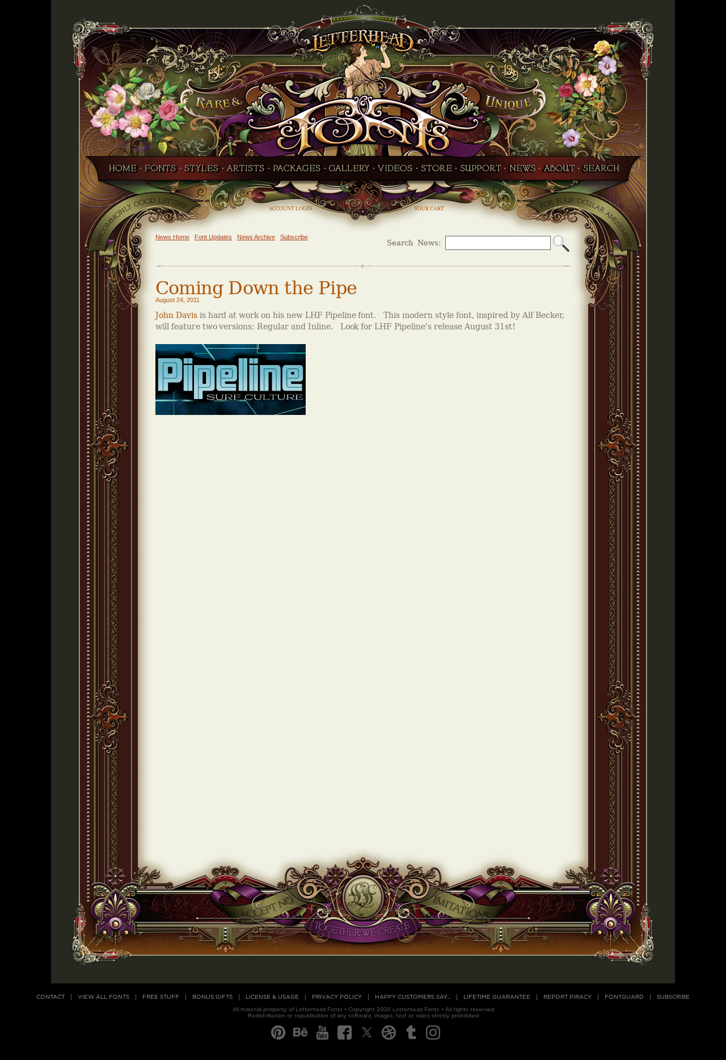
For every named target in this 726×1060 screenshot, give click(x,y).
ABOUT (559, 172)
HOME (119, 172)
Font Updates (213, 237)
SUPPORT (480, 172)
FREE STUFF (160, 997)
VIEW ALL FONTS (103, 997)
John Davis (176, 315)
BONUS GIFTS (212, 997)
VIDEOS (395, 172)
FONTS (160, 172)
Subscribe (294, 237)
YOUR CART (429, 208)
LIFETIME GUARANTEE (496, 997)
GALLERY (349, 172)
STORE (436, 172)
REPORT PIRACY (567, 997)
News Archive (256, 237)
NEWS (522, 172)
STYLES (201, 172)
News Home (172, 237)
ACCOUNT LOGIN (291, 208)
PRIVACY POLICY (337, 997)
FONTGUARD (624, 997)
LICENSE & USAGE (272, 997)
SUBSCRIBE (673, 997)
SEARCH (604, 172)
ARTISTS (246, 172)
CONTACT (50, 997)
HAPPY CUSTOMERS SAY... (412, 997)
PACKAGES (297, 172)
